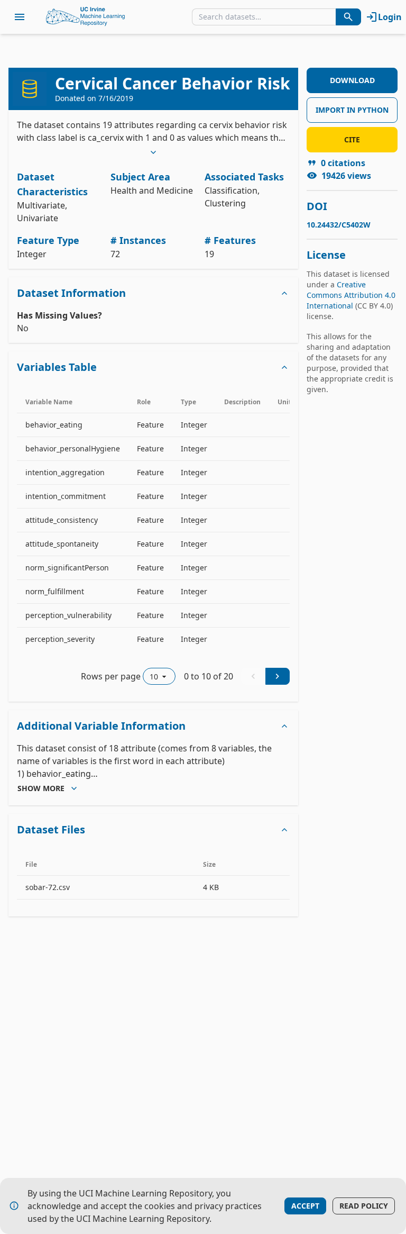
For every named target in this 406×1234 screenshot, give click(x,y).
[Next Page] (277, 676)
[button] (153, 293)
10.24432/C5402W (339, 225)
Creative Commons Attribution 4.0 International (351, 295)
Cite (352, 139)
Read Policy (363, 1206)
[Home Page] (85, 17)
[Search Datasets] (348, 16)
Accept (305, 1206)
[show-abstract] (153, 152)
